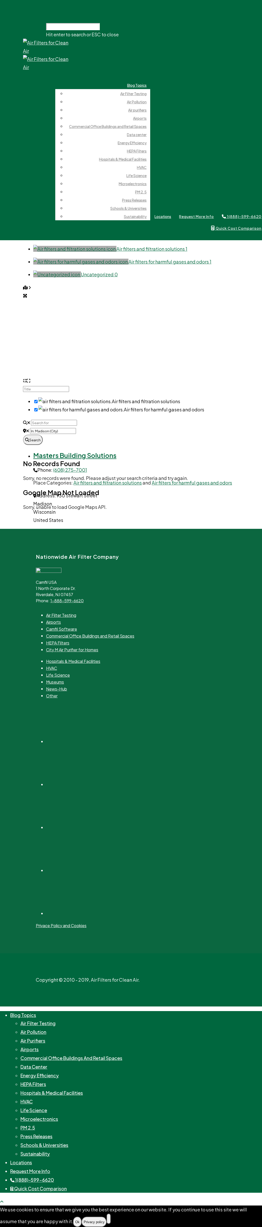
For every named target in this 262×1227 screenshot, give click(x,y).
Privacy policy (94, 1222)
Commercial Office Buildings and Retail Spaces (108, 126)
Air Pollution (137, 102)
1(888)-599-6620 (34, 1180)
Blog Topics (137, 85)
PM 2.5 (141, 192)
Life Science (136, 175)
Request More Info (196, 216)
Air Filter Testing (133, 93)
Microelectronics (133, 183)
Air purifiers (137, 110)
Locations (163, 216)
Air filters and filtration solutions (151, 249)
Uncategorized (99, 274)
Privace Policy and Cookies (61, 925)
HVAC (142, 167)
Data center (137, 134)
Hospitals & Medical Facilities (123, 159)
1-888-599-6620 (67, 600)
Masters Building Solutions (74, 455)
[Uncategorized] (57, 274)
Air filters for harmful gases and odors (169, 262)
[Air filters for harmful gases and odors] (80, 262)
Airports (140, 118)
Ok (77, 1222)
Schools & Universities (128, 208)
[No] (109, 1219)
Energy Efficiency (132, 142)
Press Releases (134, 200)
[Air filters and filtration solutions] (74, 249)
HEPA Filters (137, 151)
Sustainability (135, 216)
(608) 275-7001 (70, 470)
